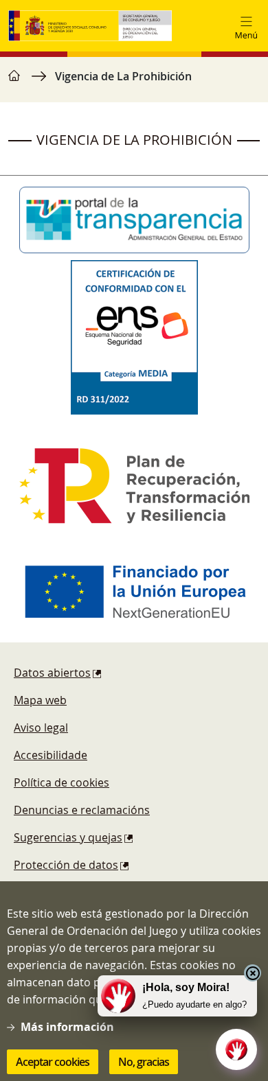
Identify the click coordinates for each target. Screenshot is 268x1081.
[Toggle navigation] (246, 26)
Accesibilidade (50, 755)
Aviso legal (41, 727)
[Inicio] (90, 25)
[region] (134, 83)
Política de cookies (61, 782)
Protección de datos (66, 864)
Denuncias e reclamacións (82, 809)
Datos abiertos (52, 672)
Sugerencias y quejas (68, 837)
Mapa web (40, 700)
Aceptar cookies (52, 1061)
